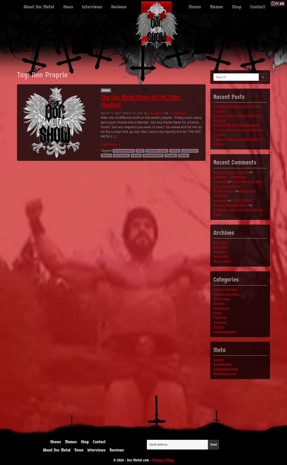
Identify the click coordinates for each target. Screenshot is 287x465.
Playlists (219, 317)
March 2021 (222, 261)
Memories (221, 308)
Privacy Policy (163, 460)
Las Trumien (190, 150)
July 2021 (220, 242)
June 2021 (220, 247)
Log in (218, 359)
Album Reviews (225, 289)
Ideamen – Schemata (229, 177)
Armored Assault (123, 150)
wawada (220, 181)
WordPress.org (224, 373)
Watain (183, 155)
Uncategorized (224, 331)
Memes (219, 303)
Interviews (221, 299)
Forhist (175, 150)
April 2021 (221, 256)
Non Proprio (121, 155)
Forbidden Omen (157, 150)
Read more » (110, 144)
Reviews (219, 322)
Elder (140, 150)
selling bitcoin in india (230, 172)
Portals (136, 155)
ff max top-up (223, 191)
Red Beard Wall (153, 155)
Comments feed (225, 369)
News (217, 313)
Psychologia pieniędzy (230, 205)
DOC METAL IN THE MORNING (236, 125)
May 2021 (220, 252)
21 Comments (178, 113)
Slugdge (171, 155)
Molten (106, 155)
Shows (106, 90)
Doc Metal (155, 113)
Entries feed (222, 364)
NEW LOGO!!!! (242, 200)
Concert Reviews (226, 294)
